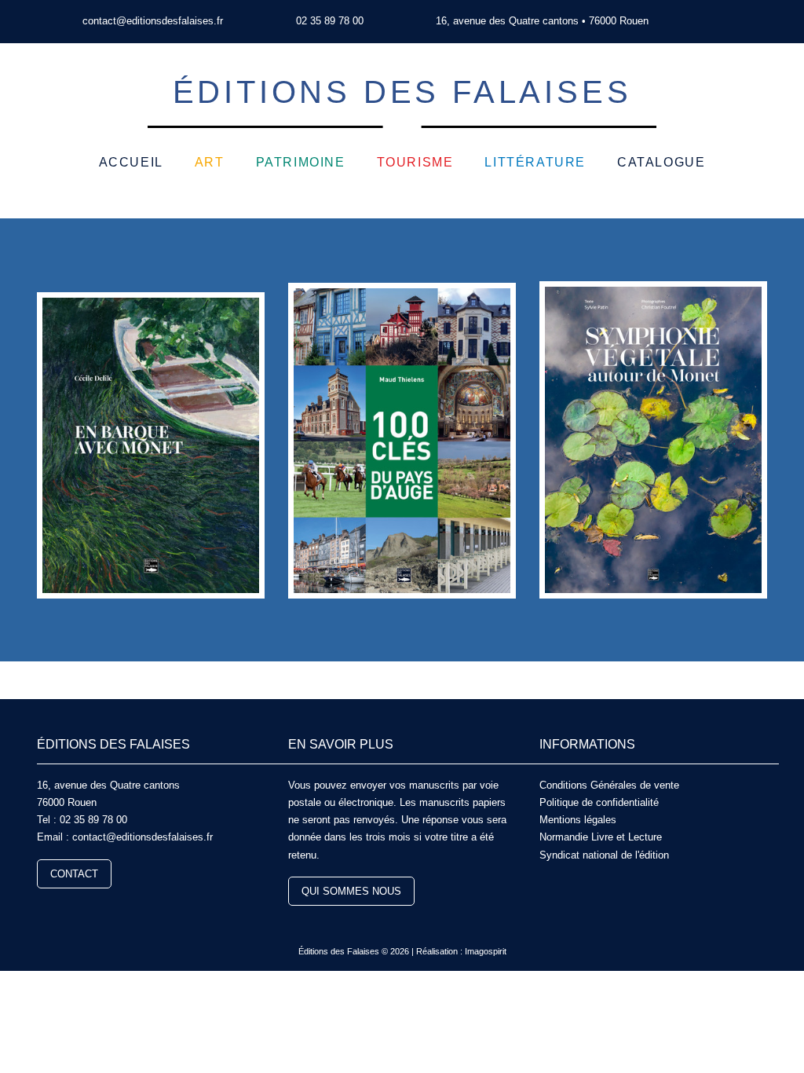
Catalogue (661, 162)
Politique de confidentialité (599, 802)
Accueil (131, 162)
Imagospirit (485, 951)
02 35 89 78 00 (330, 21)
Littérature (535, 162)
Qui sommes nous (351, 891)
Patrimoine (300, 162)
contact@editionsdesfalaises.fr (152, 21)
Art (210, 162)
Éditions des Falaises (402, 92)
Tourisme (415, 162)
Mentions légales (577, 820)
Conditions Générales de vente (609, 785)
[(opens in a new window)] (709, 22)
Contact (74, 874)
